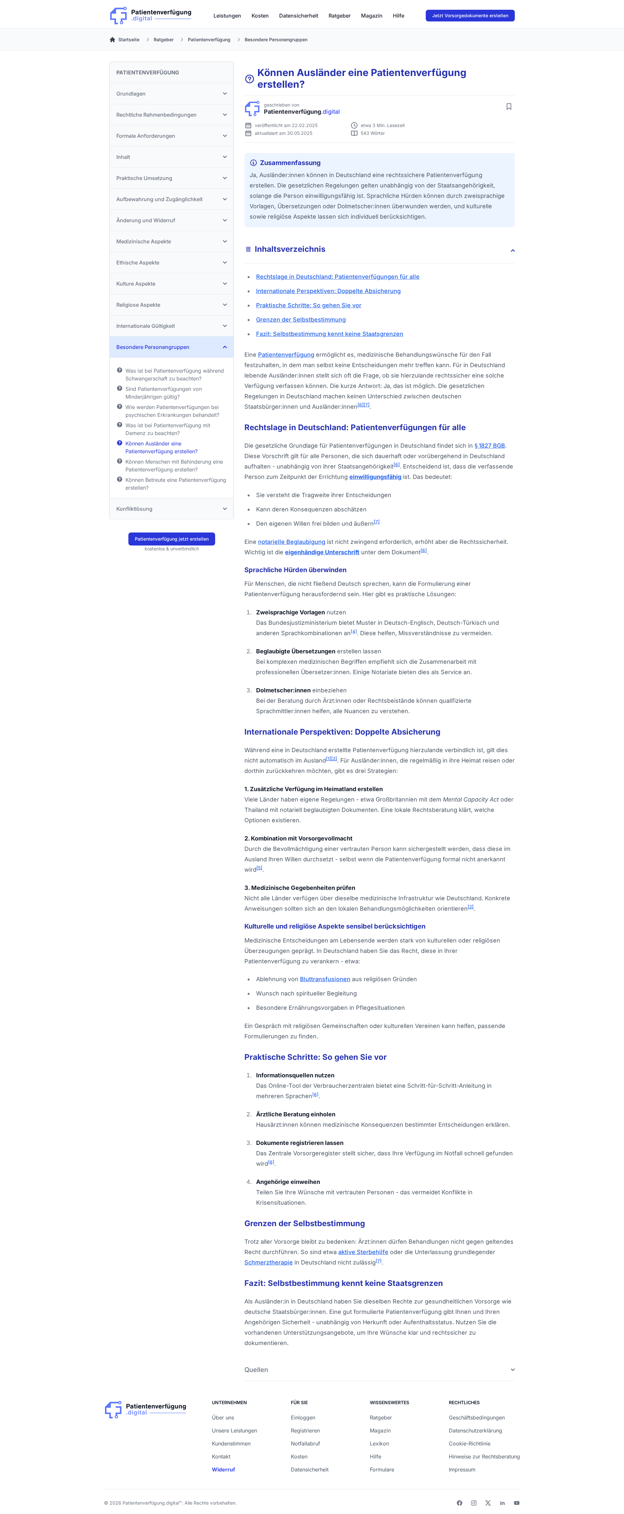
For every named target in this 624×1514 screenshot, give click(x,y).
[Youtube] (517, 1503)
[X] (488, 1503)
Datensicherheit (298, 15)
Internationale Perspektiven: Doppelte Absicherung (328, 291)
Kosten (260, 15)
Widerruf (223, 1469)
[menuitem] (227, 15)
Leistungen (227, 15)
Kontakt (221, 1456)
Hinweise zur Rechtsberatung (484, 1456)
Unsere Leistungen (234, 1430)
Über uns (223, 1417)
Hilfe (398, 15)
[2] (334, 758)
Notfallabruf (305, 1443)
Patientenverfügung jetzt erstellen (172, 539)
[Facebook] (459, 1503)
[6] (361, 404)
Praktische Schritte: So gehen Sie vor (308, 305)
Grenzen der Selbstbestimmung (301, 319)
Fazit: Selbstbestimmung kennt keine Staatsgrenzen (329, 333)
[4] (354, 631)
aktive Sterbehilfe (363, 1252)
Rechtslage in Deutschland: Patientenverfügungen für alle (338, 276)
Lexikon (379, 1443)
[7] (367, 404)
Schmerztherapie (268, 1262)
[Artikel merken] (509, 106)
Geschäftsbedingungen (477, 1417)
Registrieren (305, 1430)
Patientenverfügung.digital (151, 1503)
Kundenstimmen (231, 1443)
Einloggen (303, 1417)
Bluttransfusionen (325, 979)
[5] (259, 867)
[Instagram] (474, 1503)
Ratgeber (340, 15)
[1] (328, 758)
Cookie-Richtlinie (469, 1443)
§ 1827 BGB (489, 445)
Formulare (382, 1469)
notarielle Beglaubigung (291, 541)
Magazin (372, 15)
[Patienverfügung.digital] (150, 14)
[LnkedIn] (502, 1503)
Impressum (462, 1469)
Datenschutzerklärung (475, 1430)
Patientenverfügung (286, 354)
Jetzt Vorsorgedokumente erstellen (470, 15)
